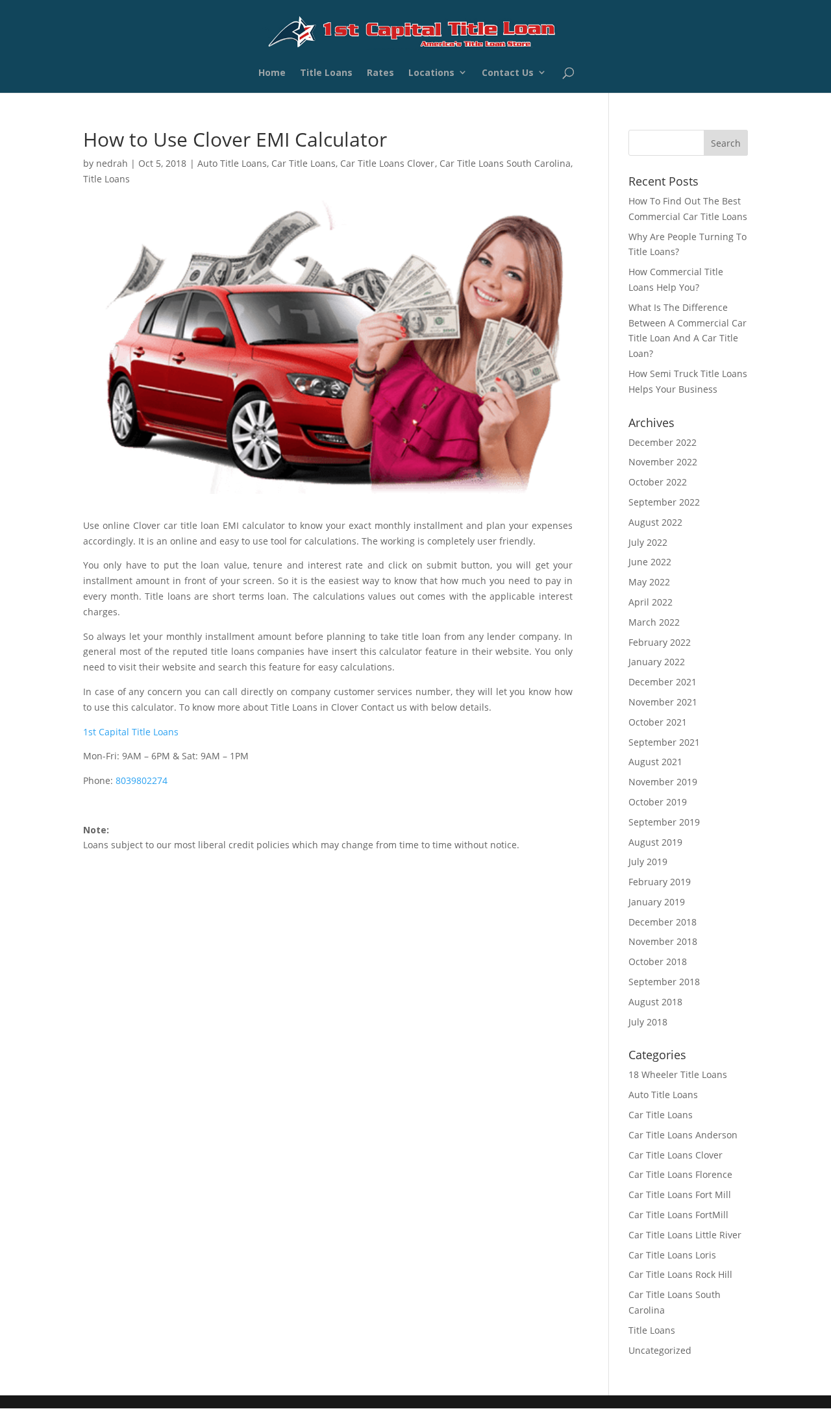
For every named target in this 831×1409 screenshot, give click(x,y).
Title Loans (326, 74)
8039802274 (141, 780)
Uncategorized (659, 1350)
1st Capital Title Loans (131, 732)
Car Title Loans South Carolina (505, 163)
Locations (431, 74)
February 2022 (659, 642)
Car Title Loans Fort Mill (679, 1194)
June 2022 (649, 562)
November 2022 (662, 462)
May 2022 (649, 582)
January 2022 (656, 661)
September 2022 (664, 502)
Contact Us (508, 74)
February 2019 (659, 882)
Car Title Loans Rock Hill (680, 1274)
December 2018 (662, 922)
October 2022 (657, 482)
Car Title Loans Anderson (683, 1135)
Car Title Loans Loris (672, 1255)
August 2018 (655, 1002)
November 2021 (662, 702)
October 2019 (657, 802)
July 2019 (647, 861)
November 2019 (662, 782)
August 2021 (655, 761)
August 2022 (655, 522)
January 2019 (656, 902)
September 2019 (664, 822)
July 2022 (647, 542)
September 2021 (664, 742)
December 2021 (662, 682)
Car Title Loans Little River (684, 1235)
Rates (380, 74)
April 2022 (650, 602)
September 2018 (664, 981)
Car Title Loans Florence (680, 1174)
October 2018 (657, 961)
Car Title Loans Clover (387, 163)
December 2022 (662, 442)
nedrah (112, 163)
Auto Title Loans (232, 163)
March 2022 (654, 622)
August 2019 (655, 842)
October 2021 (657, 722)
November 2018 (662, 941)
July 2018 (647, 1022)
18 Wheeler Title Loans (677, 1074)
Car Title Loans (303, 163)
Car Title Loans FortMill (678, 1214)
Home (272, 74)
